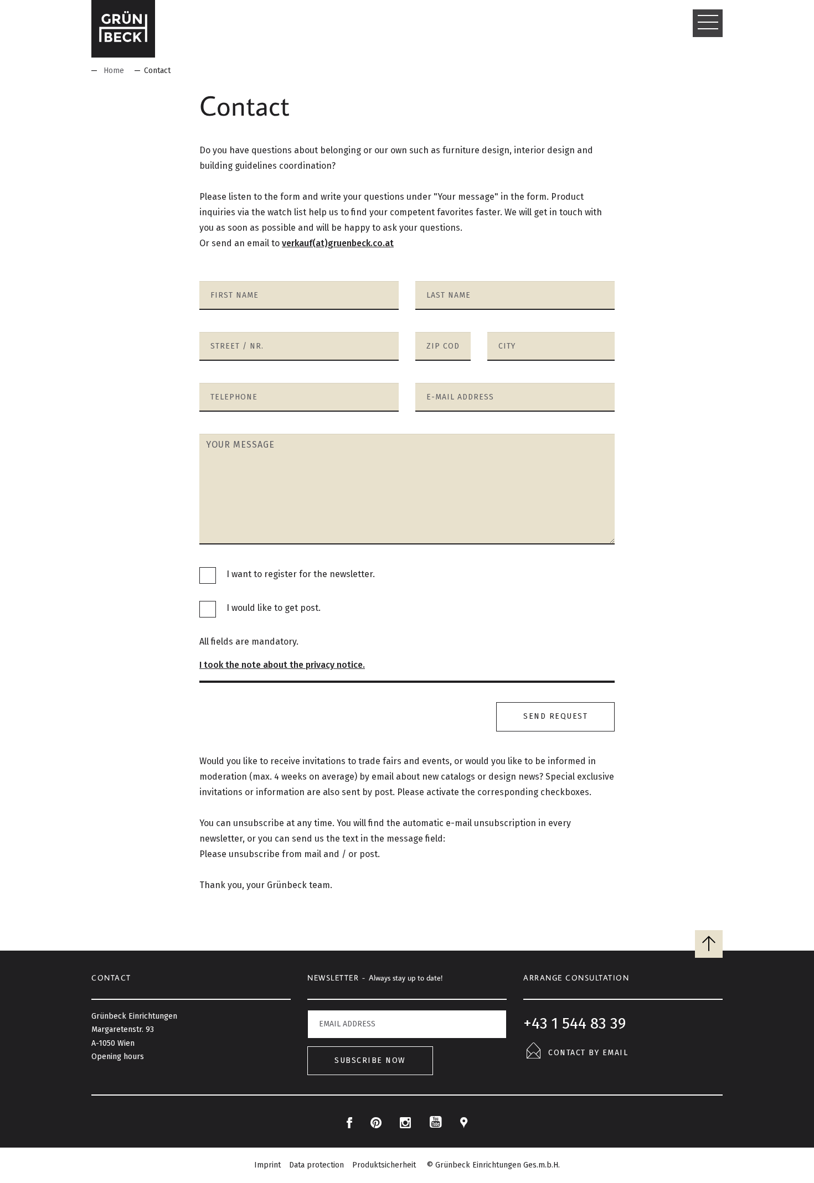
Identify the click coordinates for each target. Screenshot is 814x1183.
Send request (555, 716)
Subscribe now (370, 1060)
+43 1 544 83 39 (574, 1023)
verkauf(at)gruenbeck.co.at (338, 243)
